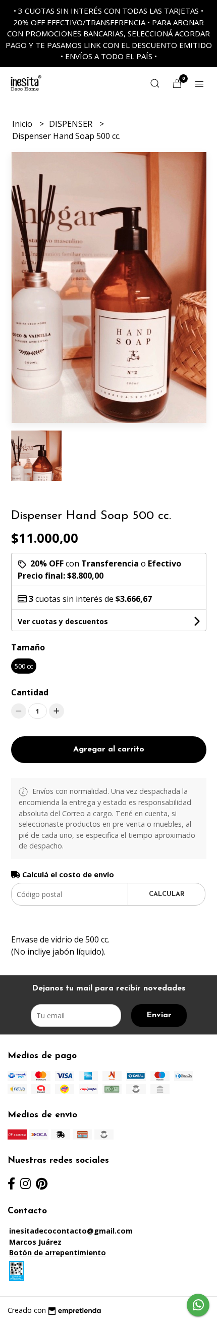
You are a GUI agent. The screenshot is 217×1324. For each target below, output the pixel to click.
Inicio (23, 123)
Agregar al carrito (108, 749)
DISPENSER (71, 123)
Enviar (159, 1015)
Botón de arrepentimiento (57, 1252)
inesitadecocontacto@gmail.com (71, 1231)
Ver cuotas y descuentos (63, 621)
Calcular (167, 894)
